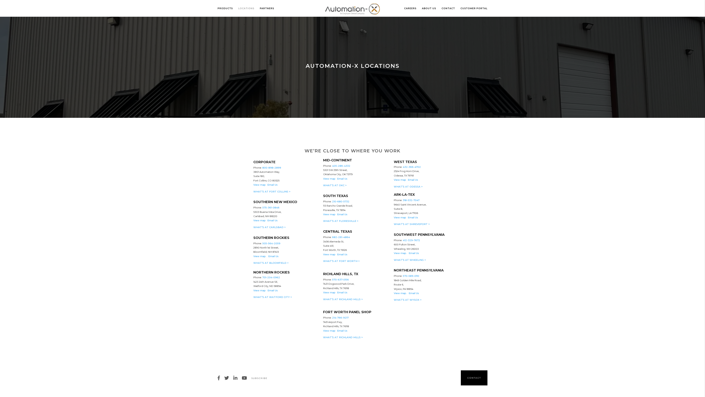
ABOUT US (429, 8)
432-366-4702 (412, 166)
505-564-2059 (271, 243)
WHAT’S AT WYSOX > (408, 299)
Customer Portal (473, 8)
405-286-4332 (341, 165)
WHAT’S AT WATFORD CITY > (272, 297)
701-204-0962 (271, 277)
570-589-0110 (411, 275)
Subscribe (259, 378)
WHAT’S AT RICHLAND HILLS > (343, 299)
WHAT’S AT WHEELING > (410, 259)
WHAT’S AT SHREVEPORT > (412, 224)
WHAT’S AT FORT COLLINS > (271, 191)
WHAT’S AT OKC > (335, 185)
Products (225, 8)
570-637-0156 (341, 279)
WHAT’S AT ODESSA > (408, 186)
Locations (246, 8)
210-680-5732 (340, 201)
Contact (448, 8)
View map (259, 184)
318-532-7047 (411, 200)
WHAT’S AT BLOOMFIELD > (271, 262)
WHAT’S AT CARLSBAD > (269, 227)
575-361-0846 (270, 207)
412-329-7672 (411, 240)
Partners (267, 8)
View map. (260, 256)
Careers (410, 8)
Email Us (272, 184)
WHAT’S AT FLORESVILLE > (340, 220)
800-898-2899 (272, 167)
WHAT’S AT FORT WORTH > (341, 261)
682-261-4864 (341, 237)
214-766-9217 (340, 317)
